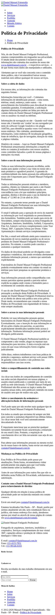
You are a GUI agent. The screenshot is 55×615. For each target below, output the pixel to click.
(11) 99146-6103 (14, 546)
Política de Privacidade (30, 612)
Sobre (9, 12)
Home (10, 40)
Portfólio (11, 18)
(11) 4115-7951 (14, 543)
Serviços (11, 15)
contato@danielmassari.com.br (15, 448)
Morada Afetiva (14, 23)
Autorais (11, 20)
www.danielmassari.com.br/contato (21, 517)
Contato (10, 26)
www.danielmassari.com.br (13, 65)
